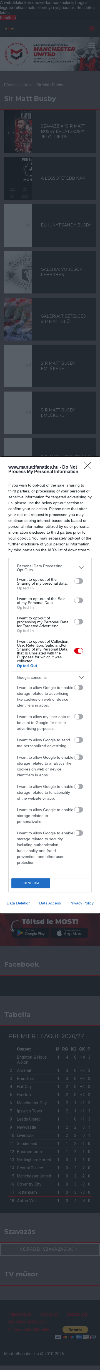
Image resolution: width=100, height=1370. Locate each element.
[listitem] (50, 568)
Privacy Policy (81, 903)
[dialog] (50, 685)
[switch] (78, 581)
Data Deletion (19, 903)
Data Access (50, 903)
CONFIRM (30, 883)
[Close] (89, 467)
